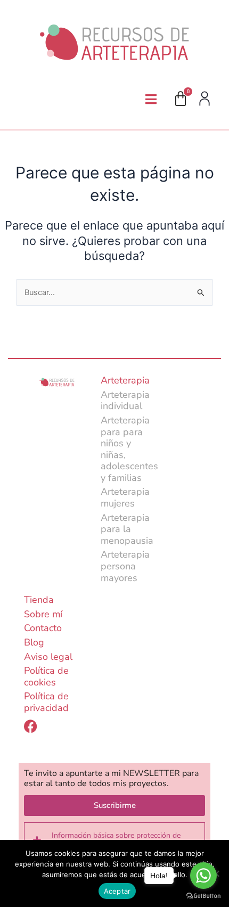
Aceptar (117, 891)
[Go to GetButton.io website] (203, 896)
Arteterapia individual (125, 400)
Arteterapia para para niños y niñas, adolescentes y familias (129, 449)
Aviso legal (48, 656)
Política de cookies (46, 676)
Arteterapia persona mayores (125, 566)
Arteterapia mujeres (125, 497)
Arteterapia (125, 380)
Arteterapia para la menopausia (127, 529)
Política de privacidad (46, 702)
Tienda (39, 599)
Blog (34, 642)
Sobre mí (43, 614)
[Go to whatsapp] (203, 875)
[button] (151, 99)
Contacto (43, 628)
